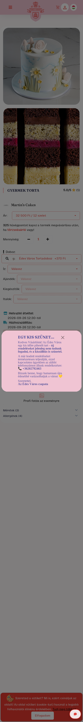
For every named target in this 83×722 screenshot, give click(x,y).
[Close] (62, 337)
